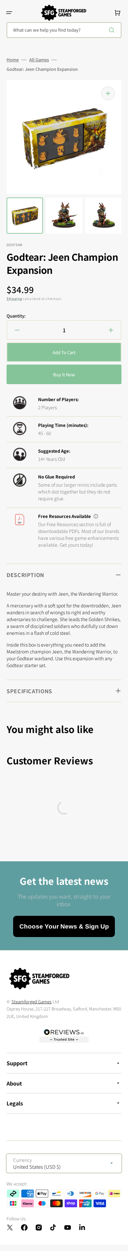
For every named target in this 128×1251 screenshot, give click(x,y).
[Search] (112, 30)
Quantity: (16, 316)
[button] (9, 13)
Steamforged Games (31, 1001)
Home (13, 60)
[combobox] (64, 30)
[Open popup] (96, 516)
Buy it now (64, 374)
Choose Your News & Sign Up (64, 926)
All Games (39, 60)
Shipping (14, 298)
